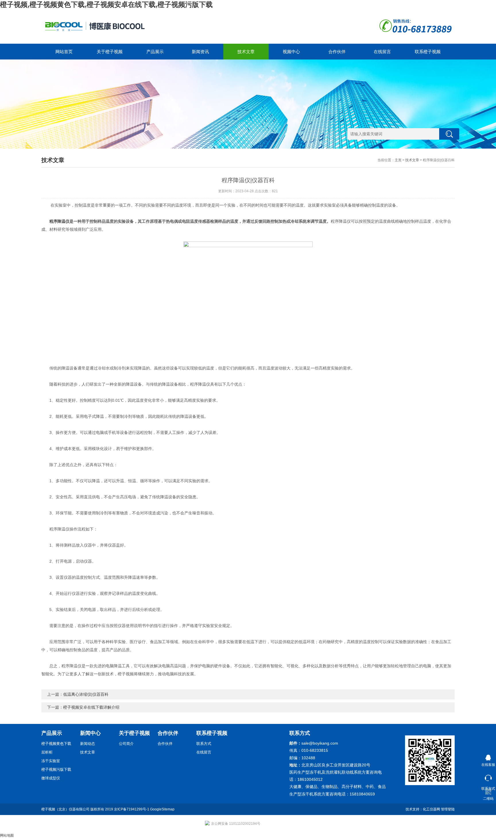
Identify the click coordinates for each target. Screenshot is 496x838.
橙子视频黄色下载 (56, 743)
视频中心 (291, 51)
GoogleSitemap (162, 809)
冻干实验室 (50, 761)
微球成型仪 (50, 778)
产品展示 (155, 51)
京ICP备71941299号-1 (131, 809)
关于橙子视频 (110, 51)
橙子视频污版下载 (56, 769)
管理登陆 (448, 809)
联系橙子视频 (428, 51)
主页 (398, 160)
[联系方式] (488, 777)
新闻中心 (90, 733)
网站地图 (7, 835)
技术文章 (246, 51)
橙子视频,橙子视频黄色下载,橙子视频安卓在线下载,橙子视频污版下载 (106, 4)
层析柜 (47, 752)
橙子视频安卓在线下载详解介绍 (91, 707)
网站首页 (64, 51)
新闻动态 (87, 743)
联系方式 (203, 743)
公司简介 (126, 743)
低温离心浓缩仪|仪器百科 (85, 694)
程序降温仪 (59, 221)
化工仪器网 (431, 809)
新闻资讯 (200, 51)
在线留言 (382, 51)
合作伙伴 (337, 51)
